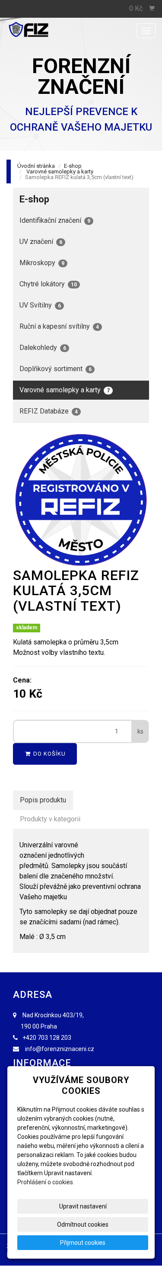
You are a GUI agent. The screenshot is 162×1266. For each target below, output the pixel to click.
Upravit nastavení (83, 1206)
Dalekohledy (42, 347)
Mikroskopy (41, 263)
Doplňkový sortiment (55, 369)
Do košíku (49, 753)
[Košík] (152, 8)
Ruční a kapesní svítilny (59, 326)
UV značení (40, 241)
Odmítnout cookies (82, 1224)
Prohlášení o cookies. (45, 1182)
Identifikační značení (54, 220)
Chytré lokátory (48, 284)
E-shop (73, 166)
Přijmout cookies (82, 1242)
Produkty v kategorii (50, 819)
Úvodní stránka (36, 166)
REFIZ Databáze (48, 411)
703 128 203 (54, 1037)
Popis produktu (43, 800)
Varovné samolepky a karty (59, 171)
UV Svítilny (40, 305)
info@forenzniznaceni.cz (59, 1048)
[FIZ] (43, 30)
